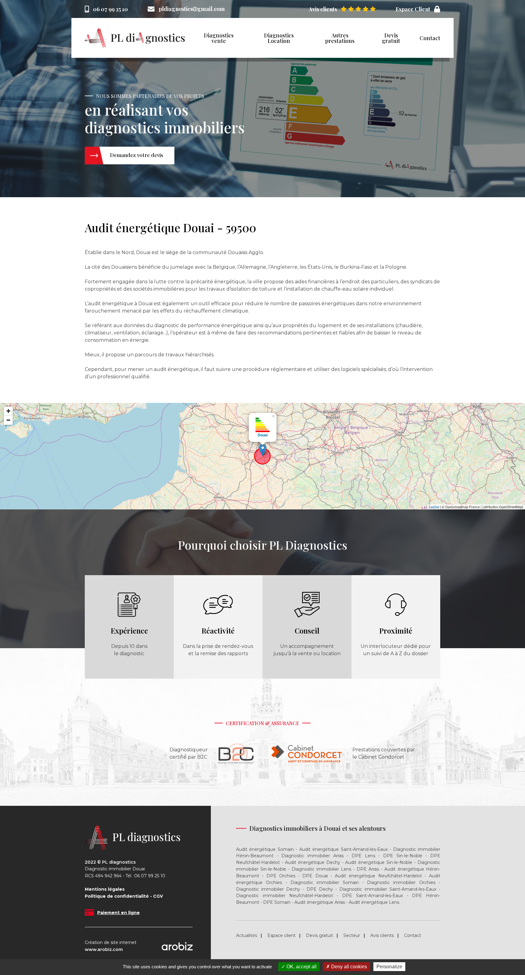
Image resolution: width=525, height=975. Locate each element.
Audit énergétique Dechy (312, 862)
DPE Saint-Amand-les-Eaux (372, 895)
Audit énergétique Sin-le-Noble (378, 862)
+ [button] (8, 411)
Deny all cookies (348, 966)
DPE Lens (363, 855)
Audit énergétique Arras (319, 902)
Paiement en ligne (118, 912)
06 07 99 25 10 (110, 9)
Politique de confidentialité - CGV (124, 896)
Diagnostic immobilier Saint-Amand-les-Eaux (387, 889)
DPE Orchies (280, 876)
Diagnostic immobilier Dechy (268, 889)
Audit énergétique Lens (374, 902)
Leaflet (434, 506)
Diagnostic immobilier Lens (321, 869)
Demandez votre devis (136, 155)
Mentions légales (105, 889)
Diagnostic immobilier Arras (312, 855)
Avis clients (382, 935)
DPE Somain (276, 902)
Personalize (389, 966)
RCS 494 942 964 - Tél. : (109, 876)
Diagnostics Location (279, 38)
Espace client (281, 935)
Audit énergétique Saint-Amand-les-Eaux (343, 849)
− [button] (8, 420)
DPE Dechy (320, 889)
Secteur (351, 935)
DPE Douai (315, 876)
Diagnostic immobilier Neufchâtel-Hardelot (284, 895)
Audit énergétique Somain (265, 849)
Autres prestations (340, 38)
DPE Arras (368, 869)
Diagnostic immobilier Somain (324, 882)
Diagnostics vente (219, 38)
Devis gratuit (391, 38)
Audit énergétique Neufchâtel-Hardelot (378, 876)
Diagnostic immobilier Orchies (401, 882)
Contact (430, 38)
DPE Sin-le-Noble (402, 855)
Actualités (246, 935)
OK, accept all (301, 966)
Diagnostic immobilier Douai (115, 869)
